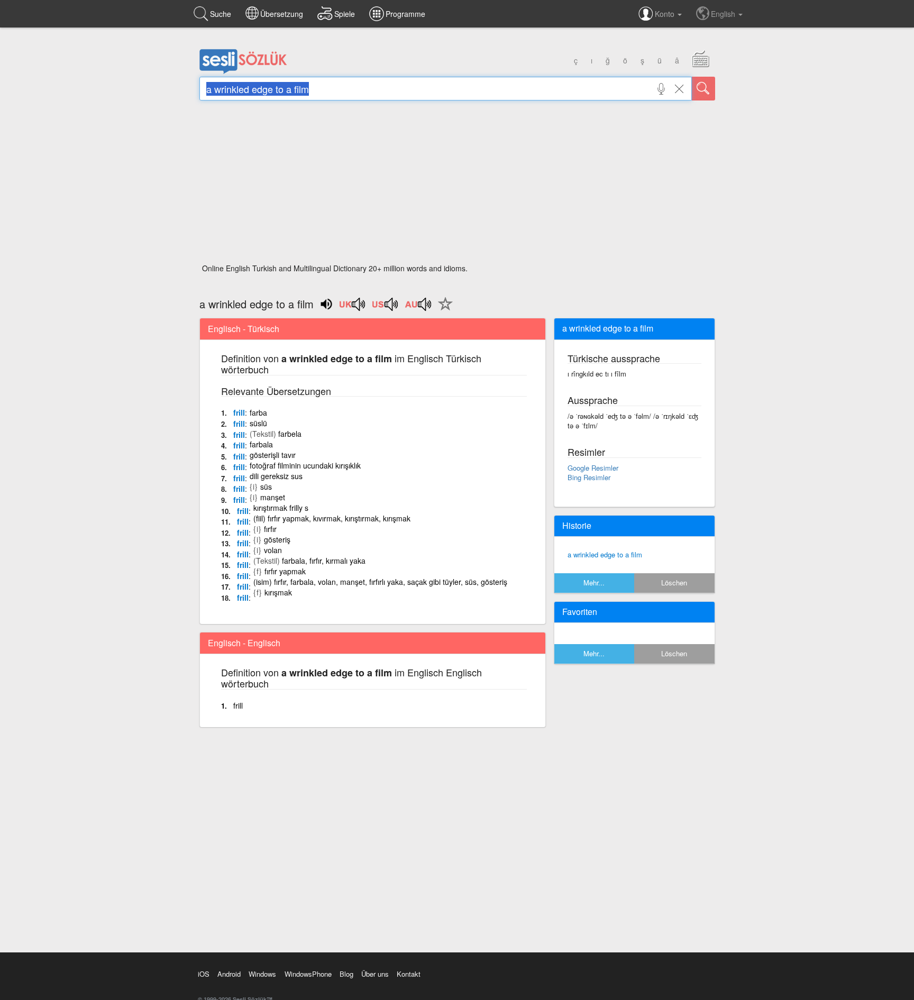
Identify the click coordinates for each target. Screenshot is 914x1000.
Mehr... (594, 582)
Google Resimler (593, 468)
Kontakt (409, 974)
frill (239, 412)
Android (229, 974)
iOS (203, 974)
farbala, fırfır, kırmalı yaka (323, 560)
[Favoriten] (442, 310)
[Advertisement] (457, 185)
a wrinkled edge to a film (605, 554)
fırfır (270, 529)
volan (273, 550)
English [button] (724, 13)
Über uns (375, 974)
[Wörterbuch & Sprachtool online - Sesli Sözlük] (243, 71)
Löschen (674, 582)
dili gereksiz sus (276, 476)
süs (266, 486)
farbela (289, 433)
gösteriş (277, 539)
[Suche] (703, 88)
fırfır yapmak (285, 571)
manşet (272, 497)
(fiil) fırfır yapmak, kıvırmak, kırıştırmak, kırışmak (331, 518)
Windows (262, 974)
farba (258, 412)
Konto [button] (666, 13)
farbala (261, 444)
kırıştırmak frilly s (280, 507)
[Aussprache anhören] (353, 307)
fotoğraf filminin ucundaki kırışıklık (305, 465)
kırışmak (278, 592)
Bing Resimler (589, 477)
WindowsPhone (308, 974)
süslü (258, 423)
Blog (346, 974)
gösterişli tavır (273, 454)
